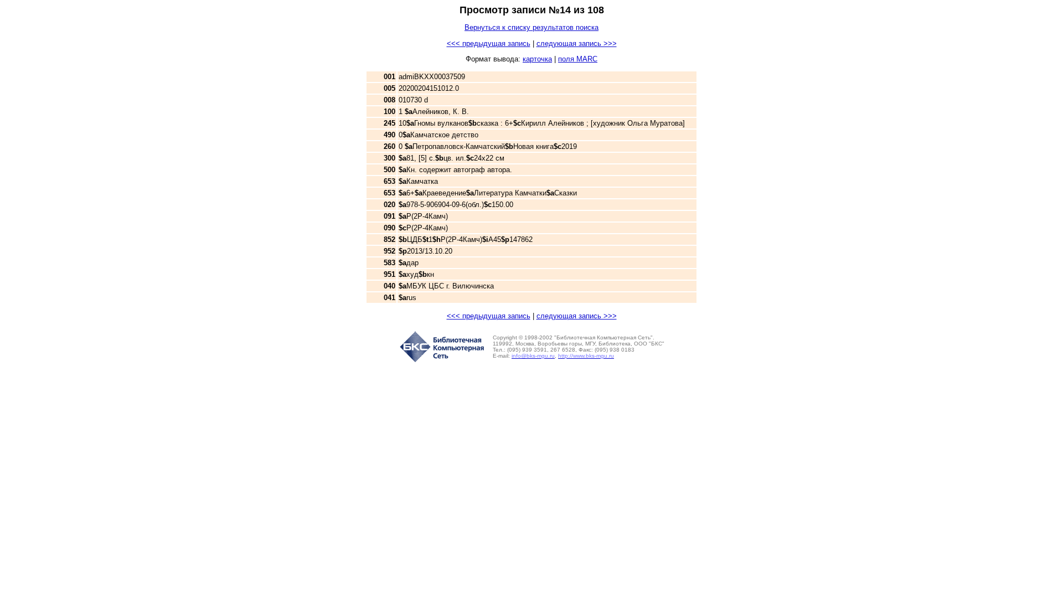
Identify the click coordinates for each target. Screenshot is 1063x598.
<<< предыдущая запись (488, 43)
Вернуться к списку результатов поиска (531, 27)
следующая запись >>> (576, 43)
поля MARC (577, 59)
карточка (537, 59)
